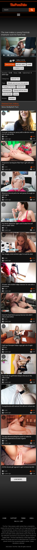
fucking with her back (20, 90)
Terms (23, 518)
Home (4, 518)
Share (29, 64)
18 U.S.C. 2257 (18, 521)
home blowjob (7, 94)
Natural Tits (15, 79)
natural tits (21, 87)
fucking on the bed (9, 87)
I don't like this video (13, 61)
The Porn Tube (16, 546)
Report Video (20, 64)
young (16, 94)
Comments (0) (18, 68)
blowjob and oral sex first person (18, 83)
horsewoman (7, 90)
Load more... (18, 479)
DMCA (32, 518)
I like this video (11, 61)
